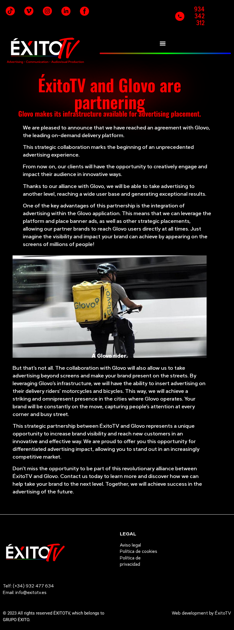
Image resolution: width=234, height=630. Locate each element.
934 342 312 (199, 16)
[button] (162, 43)
